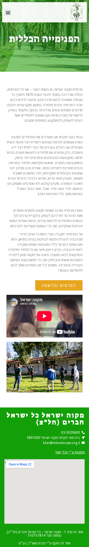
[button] (7, 12)
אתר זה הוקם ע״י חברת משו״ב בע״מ (44, 543)
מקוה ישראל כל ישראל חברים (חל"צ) (46, 419)
